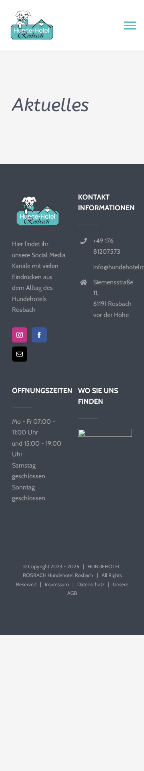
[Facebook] (39, 334)
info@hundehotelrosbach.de (112, 267)
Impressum (57, 584)
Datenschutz (90, 584)
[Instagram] (19, 334)
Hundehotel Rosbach (70, 575)
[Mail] (19, 354)
